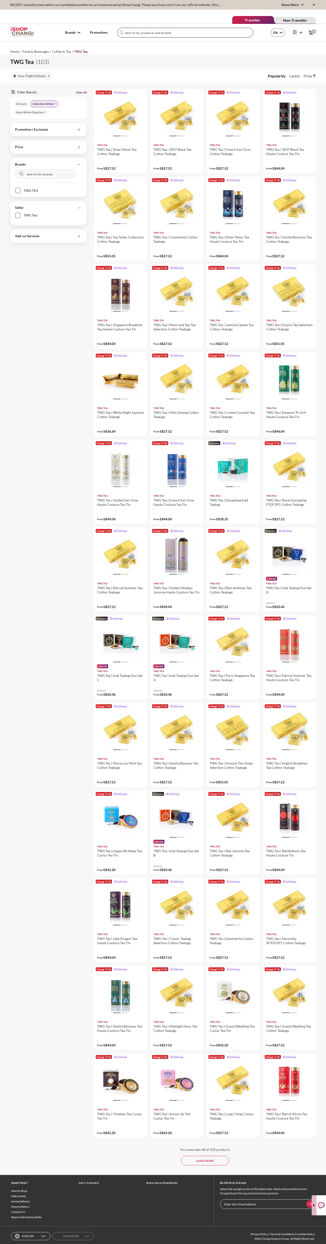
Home (14, 51)
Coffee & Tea (61, 51)
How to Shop (19, 1191)
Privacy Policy (259, 1234)
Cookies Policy (306, 1234)
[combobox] (185, 33)
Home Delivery (20, 1201)
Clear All (81, 92)
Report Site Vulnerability (26, 1217)
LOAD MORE (205, 1161)
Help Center (18, 1196)
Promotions (99, 32)
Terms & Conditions (282, 1234)
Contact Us (18, 1212)
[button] (48, 130)
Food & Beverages (35, 51)
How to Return (20, 1206)
